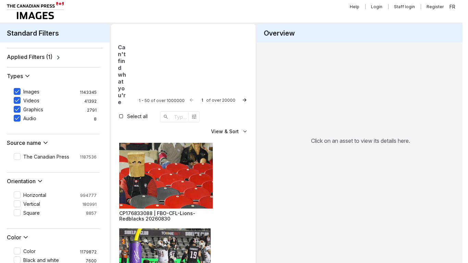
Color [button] (29, 251)
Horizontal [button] (34, 195)
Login (376, 6)
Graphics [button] (33, 109)
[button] (20, 76)
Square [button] (31, 213)
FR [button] (452, 7)
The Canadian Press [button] (46, 157)
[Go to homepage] (35, 10)
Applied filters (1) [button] (29, 56)
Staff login (404, 6)
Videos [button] (31, 100)
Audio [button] (29, 118)
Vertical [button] (31, 204)
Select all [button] (137, 116)
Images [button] (31, 92)
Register (435, 6)
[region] (55, 57)
